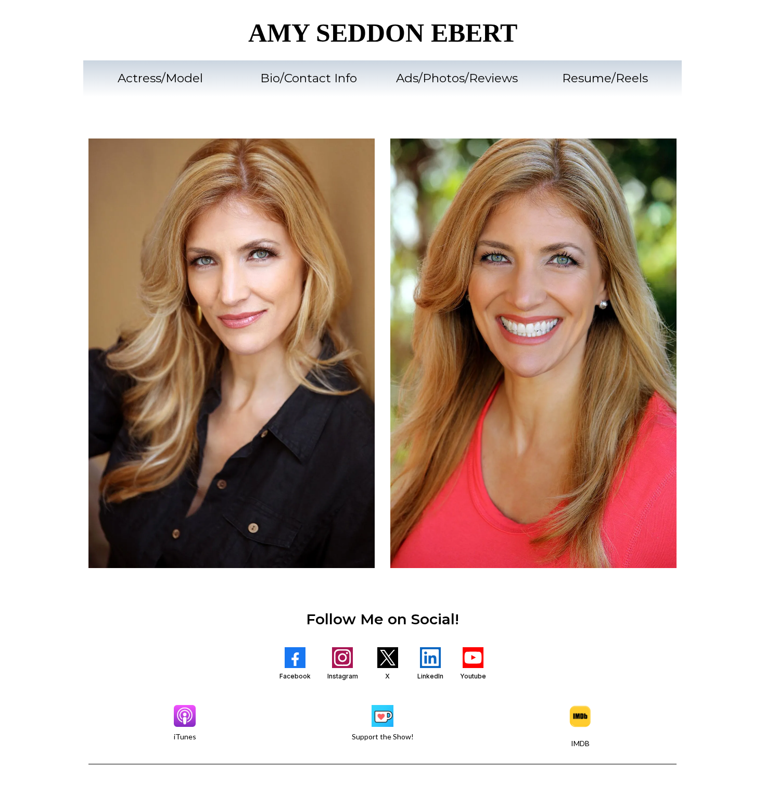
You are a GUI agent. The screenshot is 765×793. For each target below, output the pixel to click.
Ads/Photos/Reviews (457, 78)
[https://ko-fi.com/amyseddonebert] (382, 716)
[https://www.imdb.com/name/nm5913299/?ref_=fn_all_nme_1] (580, 716)
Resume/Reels (605, 78)
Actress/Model (160, 78)
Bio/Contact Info (308, 78)
